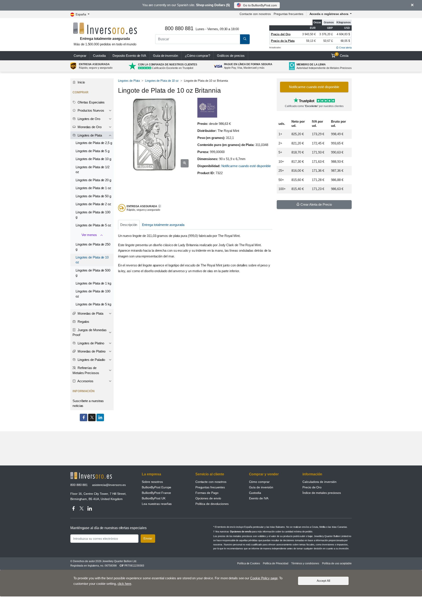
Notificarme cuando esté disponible (246, 166)
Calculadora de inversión (319, 482)
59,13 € (310, 40)
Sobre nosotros (152, 482)
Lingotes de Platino (90, 343)
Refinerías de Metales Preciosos (86, 370)
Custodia (99, 55)
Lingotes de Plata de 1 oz (93, 188)
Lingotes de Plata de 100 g (93, 214)
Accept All (323, 580)
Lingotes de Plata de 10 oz (162, 80)
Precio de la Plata (283, 40)
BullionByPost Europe (156, 487)
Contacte (255, 14)
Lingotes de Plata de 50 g (93, 196)
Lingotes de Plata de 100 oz (93, 293)
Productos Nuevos (90, 110)
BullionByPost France (156, 493)
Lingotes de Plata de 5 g (92, 151)
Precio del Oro (281, 34)
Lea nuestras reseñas (157, 504)
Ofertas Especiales (91, 102)
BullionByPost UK (154, 498)
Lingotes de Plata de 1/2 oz (92, 169)
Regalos (83, 321)
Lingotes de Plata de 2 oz (93, 204)
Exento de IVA (129, 55)
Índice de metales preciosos (321, 493)
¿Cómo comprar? (197, 55)
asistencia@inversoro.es (109, 485)
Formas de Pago (206, 493)
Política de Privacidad (275, 563)
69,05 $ (345, 40)
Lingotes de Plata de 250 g (93, 246)
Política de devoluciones (212, 504)
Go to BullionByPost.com (260, 5)
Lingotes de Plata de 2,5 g (94, 143)
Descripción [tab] (128, 225)
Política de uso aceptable (337, 563)
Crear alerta (345, 47)
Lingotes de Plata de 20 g (93, 180)
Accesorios (85, 381)
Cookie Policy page (264, 578)
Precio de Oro (312, 487)
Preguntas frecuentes (288, 14)
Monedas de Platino (91, 351)
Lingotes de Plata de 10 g (93, 159)
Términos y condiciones (305, 563)
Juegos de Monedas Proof (89, 332)
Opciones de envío (208, 498)
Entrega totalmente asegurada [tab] (163, 225)
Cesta (342, 55)
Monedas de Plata (90, 313)
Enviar (148, 538)
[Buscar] (245, 39)
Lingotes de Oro (88, 119)
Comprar (80, 55)
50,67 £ (328, 40)
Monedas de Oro (89, 127)
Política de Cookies (248, 563)
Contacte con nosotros (210, 482)
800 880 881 (79, 485)
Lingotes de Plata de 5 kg (93, 304)
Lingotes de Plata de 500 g (93, 272)
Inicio (81, 82)
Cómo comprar (259, 482)
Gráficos (231, 55)
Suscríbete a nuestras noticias (88, 403)
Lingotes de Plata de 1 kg (93, 283)
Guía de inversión (165, 55)
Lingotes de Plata (129, 80)
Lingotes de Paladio (91, 360)
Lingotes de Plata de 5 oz (93, 225)
